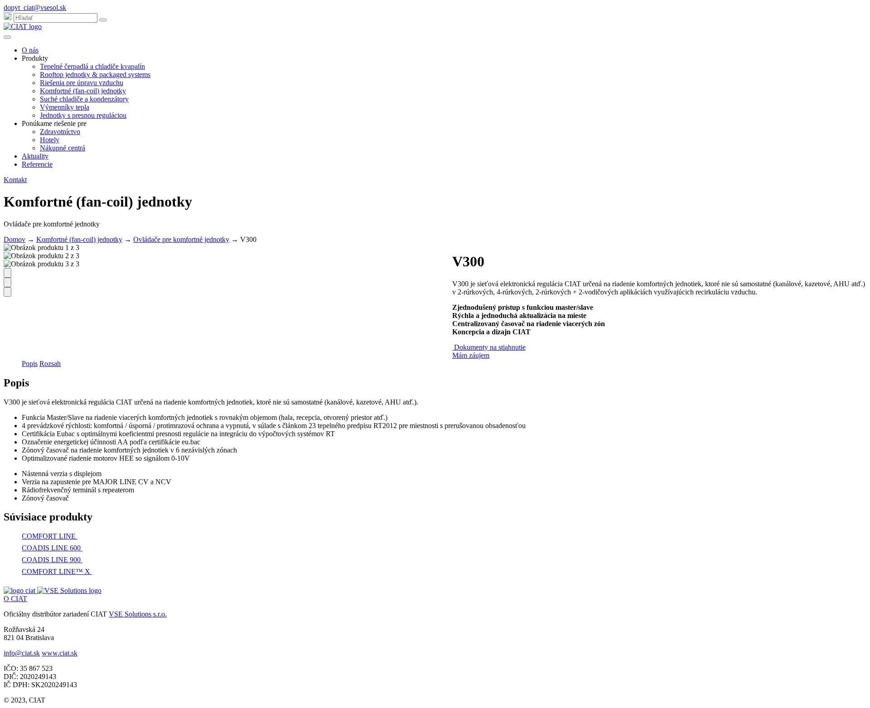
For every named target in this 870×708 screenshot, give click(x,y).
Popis (30, 363)
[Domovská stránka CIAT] (23, 26)
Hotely (49, 140)
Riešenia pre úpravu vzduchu (81, 83)
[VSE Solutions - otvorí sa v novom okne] (69, 590)
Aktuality (35, 156)
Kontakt (15, 179)
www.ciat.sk (59, 653)
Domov (14, 239)
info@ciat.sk (22, 653)
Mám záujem (470, 355)
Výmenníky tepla (64, 107)
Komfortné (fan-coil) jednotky (83, 91)
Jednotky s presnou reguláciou (83, 115)
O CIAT (15, 598)
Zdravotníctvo (60, 131)
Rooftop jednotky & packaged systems (95, 74)
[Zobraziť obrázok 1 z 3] (7, 273)
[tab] (30, 364)
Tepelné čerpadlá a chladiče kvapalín (92, 66)
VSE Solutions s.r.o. (138, 614)
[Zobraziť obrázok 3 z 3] (7, 292)
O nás (30, 50)
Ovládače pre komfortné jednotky (181, 239)
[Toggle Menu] (7, 37)
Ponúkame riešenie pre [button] (54, 123)
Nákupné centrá (62, 148)
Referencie (37, 164)
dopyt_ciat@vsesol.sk (35, 7)
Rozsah (50, 363)
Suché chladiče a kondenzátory (84, 99)
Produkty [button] (35, 58)
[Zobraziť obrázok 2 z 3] (7, 282)
